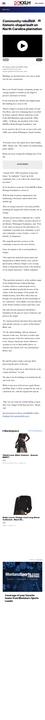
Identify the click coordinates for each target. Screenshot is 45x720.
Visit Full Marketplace (35, 431)
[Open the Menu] (4, 3)
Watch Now (38, 3)
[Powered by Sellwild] (39, 560)
